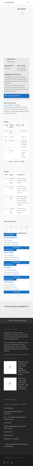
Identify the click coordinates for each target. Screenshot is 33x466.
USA (9, 255)
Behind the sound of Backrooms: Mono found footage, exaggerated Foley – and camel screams (23, 368)
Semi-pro (13, 287)
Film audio (7, 68)
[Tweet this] (11, 227)
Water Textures (8, 435)
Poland (10, 241)
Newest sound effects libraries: (15, 404)
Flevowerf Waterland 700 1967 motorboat (13, 413)
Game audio (16, 260)
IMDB (22, 161)
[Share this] (6, 227)
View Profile (16, 248)
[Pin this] (26, 227)
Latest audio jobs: (10, 399)
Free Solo (11, 137)
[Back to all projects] (22, 13)
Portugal (17, 105)
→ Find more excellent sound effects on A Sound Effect (16, 445)
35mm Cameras (8, 408)
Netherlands (11, 285)
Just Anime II (8, 423)
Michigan (13, 270)
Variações (11, 141)
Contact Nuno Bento (13, 96)
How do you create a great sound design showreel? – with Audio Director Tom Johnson (23, 384)
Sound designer (8, 105)
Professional (11, 62)
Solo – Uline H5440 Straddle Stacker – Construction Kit (15, 418)
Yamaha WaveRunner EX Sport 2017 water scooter (14, 427)
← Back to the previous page (16, 320)
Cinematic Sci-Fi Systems (11, 439)
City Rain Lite (8, 432)
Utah (12, 255)
